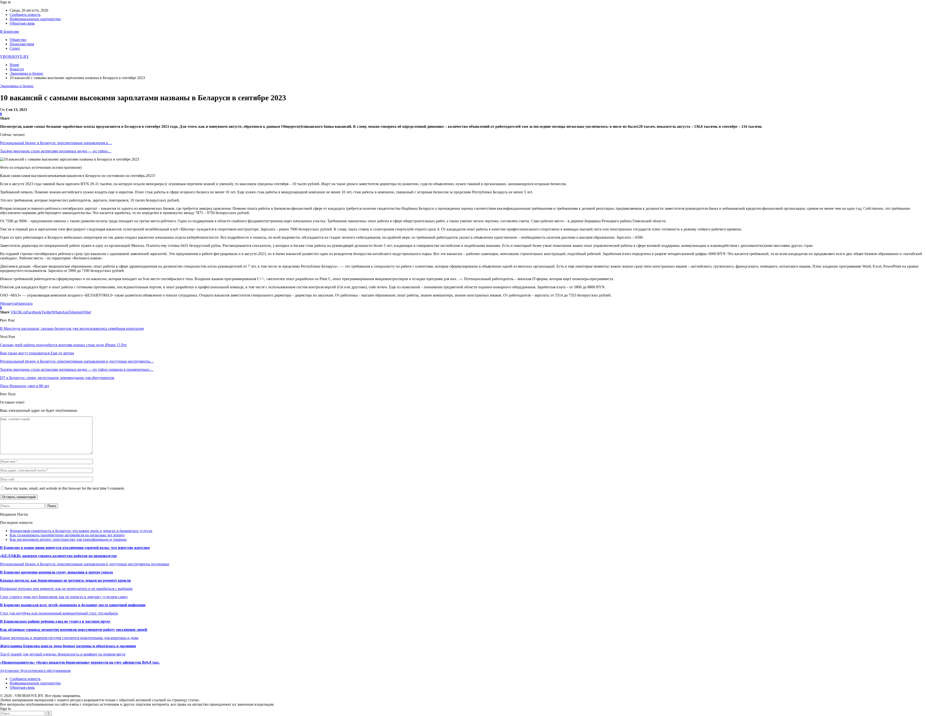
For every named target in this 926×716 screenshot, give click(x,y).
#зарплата (24, 303)
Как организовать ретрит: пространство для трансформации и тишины (68, 539)
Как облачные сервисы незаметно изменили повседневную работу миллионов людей (73, 630)
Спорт (15, 48)
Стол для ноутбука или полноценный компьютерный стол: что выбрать (59, 613)
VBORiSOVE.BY (14, 56)
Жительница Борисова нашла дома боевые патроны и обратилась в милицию (68, 646)
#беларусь (8, 303)
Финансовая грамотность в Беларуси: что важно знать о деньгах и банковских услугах (81, 531)
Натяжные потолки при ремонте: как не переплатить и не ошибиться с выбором (66, 589)
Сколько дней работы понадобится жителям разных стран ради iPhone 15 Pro (63, 345)
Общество (18, 40)
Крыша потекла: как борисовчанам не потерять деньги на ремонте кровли (65, 580)
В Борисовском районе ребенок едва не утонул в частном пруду (55, 621)
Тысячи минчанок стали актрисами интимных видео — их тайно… (55, 151)
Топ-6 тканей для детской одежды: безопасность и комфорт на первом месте (62, 654)
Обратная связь (22, 23)
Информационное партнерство (35, 19)
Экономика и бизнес (17, 86)
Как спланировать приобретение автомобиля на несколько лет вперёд (67, 535)
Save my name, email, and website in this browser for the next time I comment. (65, 488)
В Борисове (9, 31)
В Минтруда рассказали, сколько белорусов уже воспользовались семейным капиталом (72, 328)
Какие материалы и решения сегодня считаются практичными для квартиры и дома (69, 638)
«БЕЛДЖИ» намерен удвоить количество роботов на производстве (58, 556)
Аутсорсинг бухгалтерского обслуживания (35, 671)
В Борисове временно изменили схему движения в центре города (56, 572)
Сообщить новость (25, 15)
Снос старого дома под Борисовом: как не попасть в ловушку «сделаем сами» (64, 597)
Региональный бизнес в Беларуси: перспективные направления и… (56, 143)
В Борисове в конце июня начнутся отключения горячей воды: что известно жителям (75, 548)
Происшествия (22, 44)
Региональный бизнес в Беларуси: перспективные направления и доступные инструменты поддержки (84, 564)
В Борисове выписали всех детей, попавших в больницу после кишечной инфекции (72, 605)
